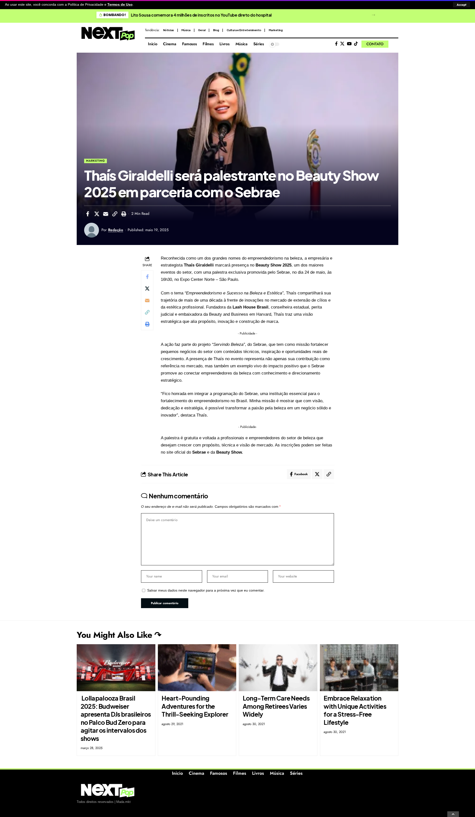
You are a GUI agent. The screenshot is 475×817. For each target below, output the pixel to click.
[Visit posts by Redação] (91, 230)
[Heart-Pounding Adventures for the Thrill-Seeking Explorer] (197, 667)
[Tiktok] (356, 43)
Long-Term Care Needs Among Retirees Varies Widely (276, 706)
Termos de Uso (120, 4)
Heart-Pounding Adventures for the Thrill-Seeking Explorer (195, 706)
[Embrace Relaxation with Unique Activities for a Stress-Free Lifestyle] (359, 667)
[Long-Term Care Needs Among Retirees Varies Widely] (278, 667)
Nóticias (168, 30)
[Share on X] (96, 214)
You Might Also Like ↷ (119, 635)
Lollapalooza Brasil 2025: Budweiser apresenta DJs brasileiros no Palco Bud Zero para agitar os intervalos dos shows (116, 718)
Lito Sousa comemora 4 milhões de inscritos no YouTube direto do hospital (201, 15)
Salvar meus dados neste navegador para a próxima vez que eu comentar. (205, 590)
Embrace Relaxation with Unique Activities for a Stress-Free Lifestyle (355, 710)
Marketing (276, 30)
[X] (342, 43)
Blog (216, 30)
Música (185, 30)
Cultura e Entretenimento (244, 30)
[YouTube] (349, 43)
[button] (461, 4)
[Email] (105, 214)
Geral (202, 30)
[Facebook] (336, 43)
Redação (115, 230)
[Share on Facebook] (87, 214)
